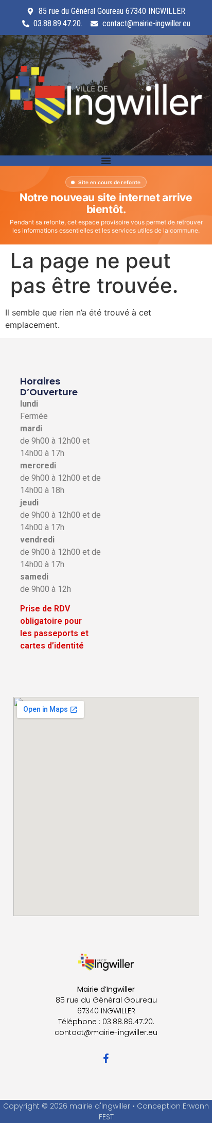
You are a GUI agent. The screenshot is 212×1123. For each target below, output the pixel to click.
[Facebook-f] (106, 1058)
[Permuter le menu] (106, 160)
